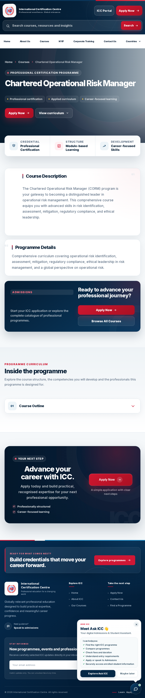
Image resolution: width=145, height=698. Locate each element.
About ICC (77, 598)
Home (7, 41)
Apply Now (116, 592)
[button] (72, 406)
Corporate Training (83, 41)
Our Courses (78, 605)
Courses (44, 41)
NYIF (61, 41)
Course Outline (31, 406)
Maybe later (127, 673)
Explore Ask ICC (98, 673)
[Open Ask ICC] (135, 688)
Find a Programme (120, 605)
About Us (25, 41)
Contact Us (110, 41)
